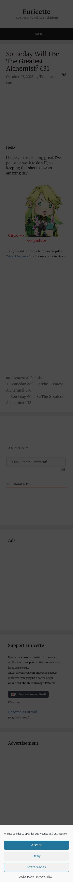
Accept (36, 845)
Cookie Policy (26, 876)
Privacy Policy (44, 876)
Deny (36, 856)
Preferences (36, 867)
